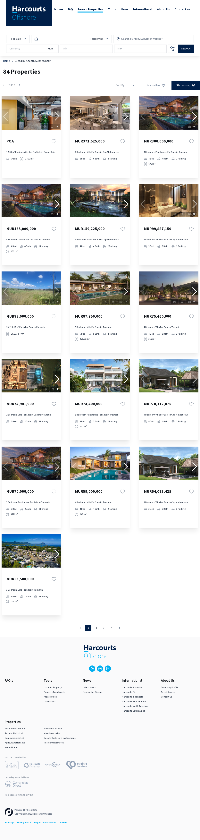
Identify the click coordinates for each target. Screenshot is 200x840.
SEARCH (185, 49)
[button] (57, 116)
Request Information (45, 822)
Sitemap (9, 822)
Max (120, 49)
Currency (15, 49)
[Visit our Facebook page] (92, 668)
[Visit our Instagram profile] (108, 668)
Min (65, 49)
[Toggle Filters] (172, 49)
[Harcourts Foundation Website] (31, 765)
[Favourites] (54, 141)
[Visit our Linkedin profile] (100, 668)
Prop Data (32, 810)
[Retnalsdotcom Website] (53, 766)
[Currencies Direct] (16, 785)
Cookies (63, 822)
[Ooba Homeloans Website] (76, 766)
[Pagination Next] (119, 628)
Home (6, 61)
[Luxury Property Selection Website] (12, 765)
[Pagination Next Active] (19, 85)
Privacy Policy (24, 822)
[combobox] (138, 39)
